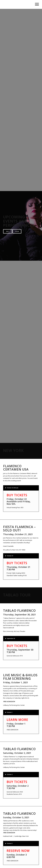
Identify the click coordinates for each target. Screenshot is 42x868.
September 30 (11, 638)
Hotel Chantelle (8, 546)
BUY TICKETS (17, 495)
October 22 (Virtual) (12, 488)
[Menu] (36, 4)
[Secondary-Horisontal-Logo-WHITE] (17, 4)
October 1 (10, 712)
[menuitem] (36, 4)
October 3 (10, 843)
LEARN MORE (17, 720)
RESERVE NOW (18, 851)
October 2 (10, 774)
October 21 (10, 556)
